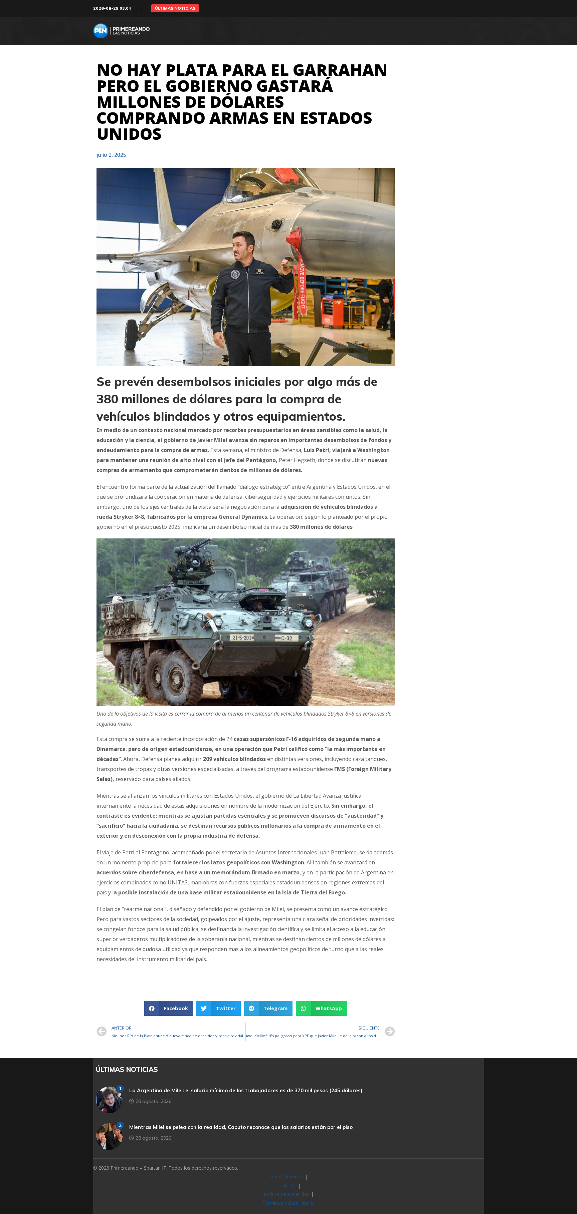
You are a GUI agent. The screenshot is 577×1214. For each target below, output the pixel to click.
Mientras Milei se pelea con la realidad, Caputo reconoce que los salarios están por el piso (241, 1127)
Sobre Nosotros (286, 1176)
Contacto (286, 1185)
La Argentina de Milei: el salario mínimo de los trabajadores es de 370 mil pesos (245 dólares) (245, 1090)
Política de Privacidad (287, 1194)
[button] (175, 8)
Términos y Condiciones (288, 1203)
